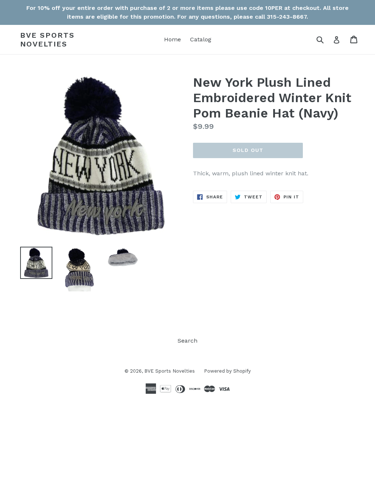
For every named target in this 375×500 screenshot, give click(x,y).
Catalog (200, 39)
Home (172, 39)
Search (187, 340)
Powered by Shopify (227, 371)
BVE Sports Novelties (47, 39)
